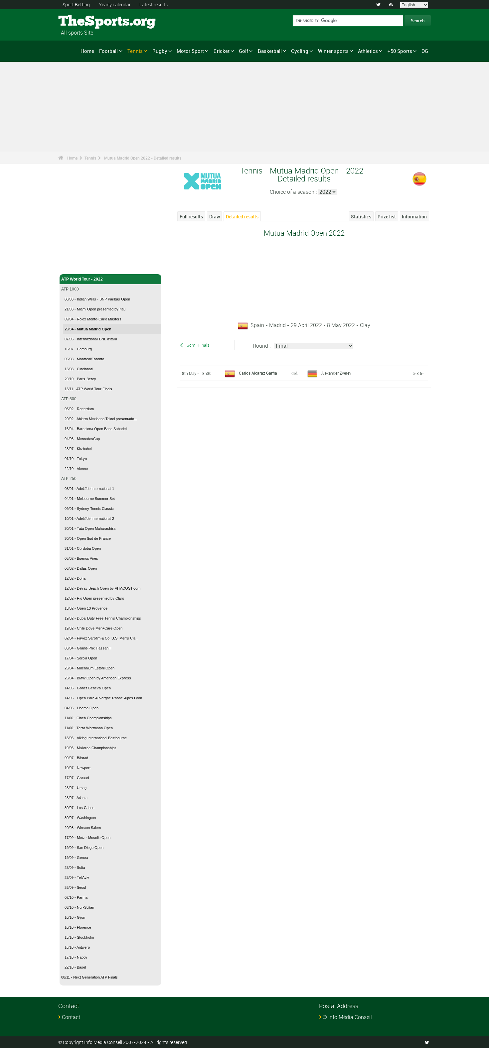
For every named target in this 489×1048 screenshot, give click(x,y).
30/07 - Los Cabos (79, 808)
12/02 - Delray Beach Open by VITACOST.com (102, 588)
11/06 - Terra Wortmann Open (89, 728)
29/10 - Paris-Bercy (80, 379)
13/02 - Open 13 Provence (86, 608)
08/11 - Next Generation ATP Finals (89, 977)
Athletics (368, 51)
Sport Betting (76, 4)
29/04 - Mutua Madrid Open (88, 329)
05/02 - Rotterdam (79, 409)
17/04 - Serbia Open (81, 658)
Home (87, 51)
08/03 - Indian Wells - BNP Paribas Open (97, 299)
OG (424, 51)
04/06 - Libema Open (81, 708)
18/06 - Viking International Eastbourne (96, 738)
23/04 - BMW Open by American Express (98, 678)
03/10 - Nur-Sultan (79, 907)
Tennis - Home (74, 265)
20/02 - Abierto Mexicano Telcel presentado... (101, 419)
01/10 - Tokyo (76, 459)
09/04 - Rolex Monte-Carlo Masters (93, 319)
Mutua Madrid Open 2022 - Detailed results (142, 158)
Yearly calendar (115, 4)
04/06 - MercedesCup (82, 439)
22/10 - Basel (75, 967)
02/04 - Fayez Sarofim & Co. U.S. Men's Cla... (101, 638)
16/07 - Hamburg (78, 349)
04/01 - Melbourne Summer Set (90, 499)
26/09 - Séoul (75, 887)
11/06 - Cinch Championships (88, 718)
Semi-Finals (198, 345)
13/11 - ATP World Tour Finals (88, 389)
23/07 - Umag (75, 788)
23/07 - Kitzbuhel (78, 449)
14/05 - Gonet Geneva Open (88, 688)
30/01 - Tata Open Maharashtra (90, 528)
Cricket (222, 51)
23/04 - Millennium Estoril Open (89, 668)
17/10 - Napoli (76, 957)
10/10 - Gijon (75, 917)
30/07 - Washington (80, 818)
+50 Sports (400, 51)
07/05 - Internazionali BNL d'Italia (91, 339)
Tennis (135, 51)
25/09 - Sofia (75, 868)
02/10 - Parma (76, 897)
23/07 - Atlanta (76, 798)
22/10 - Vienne (76, 469)
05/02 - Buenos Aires (81, 558)
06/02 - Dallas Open (81, 568)
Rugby (159, 51)
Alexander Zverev (336, 373)
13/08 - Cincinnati (78, 369)
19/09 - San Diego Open (84, 848)
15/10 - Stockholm (79, 937)
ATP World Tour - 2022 (82, 279)
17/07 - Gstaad (77, 778)
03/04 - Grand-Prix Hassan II (88, 648)
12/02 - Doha (75, 578)
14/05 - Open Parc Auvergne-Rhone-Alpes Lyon (103, 698)
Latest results (153, 4)
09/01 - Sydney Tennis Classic (89, 509)
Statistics (361, 216)
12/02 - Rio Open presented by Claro (94, 598)
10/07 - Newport (77, 768)
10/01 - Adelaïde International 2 (89, 519)
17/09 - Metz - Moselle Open (87, 838)
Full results (191, 216)
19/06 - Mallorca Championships (90, 748)
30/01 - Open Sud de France (88, 538)
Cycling (299, 51)
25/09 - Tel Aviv (77, 877)
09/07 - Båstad (76, 758)
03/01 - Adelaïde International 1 (89, 489)
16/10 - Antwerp (77, 947)
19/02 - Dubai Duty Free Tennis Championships (103, 618)
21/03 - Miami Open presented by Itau (95, 309)
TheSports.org (83, 22)
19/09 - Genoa (76, 858)
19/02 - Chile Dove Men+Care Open (93, 628)
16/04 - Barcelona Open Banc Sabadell (96, 429)
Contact (71, 1017)
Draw (214, 216)
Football (108, 51)
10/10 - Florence (78, 927)
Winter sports (333, 51)
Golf (243, 51)
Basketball (270, 51)
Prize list (387, 216)
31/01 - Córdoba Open (83, 548)
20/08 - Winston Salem (83, 828)
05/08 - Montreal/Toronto (84, 359)
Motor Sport (190, 51)
